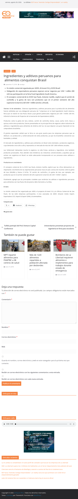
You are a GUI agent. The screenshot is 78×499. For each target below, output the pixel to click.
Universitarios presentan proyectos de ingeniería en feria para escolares (59, 227)
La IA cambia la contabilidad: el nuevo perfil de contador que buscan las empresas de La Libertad (35, 463)
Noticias (16, 54)
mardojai (21, 84)
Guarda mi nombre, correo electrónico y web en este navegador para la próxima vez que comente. (35, 362)
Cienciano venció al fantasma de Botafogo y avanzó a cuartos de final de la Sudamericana (32, 469)
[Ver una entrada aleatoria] (74, 57)
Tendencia (40, 59)
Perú (13, 71)
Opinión (28, 54)
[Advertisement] (39, 36)
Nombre (5, 327)
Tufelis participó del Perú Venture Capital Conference (20, 227)
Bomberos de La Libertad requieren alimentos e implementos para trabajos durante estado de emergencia (64, 262)
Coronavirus (28, 59)
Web (3, 347)
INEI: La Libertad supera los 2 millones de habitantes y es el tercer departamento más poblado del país (37, 466)
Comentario (7, 299)
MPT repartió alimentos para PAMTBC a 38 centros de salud (11, 258)
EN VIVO (50, 59)
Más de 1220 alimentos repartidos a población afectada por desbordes (38, 260)
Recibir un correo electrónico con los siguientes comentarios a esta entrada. (31, 372)
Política (16, 59)
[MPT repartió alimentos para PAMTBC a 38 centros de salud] (13, 241)
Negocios (7, 71)
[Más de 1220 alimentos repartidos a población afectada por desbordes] (39, 241)
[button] (21, 54)
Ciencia (39, 54)
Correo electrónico (9, 337)
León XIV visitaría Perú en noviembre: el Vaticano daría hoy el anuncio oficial (27, 478)
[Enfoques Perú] (4, 57)
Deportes (49, 54)
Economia (60, 54)
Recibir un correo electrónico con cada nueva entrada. (22, 379)
